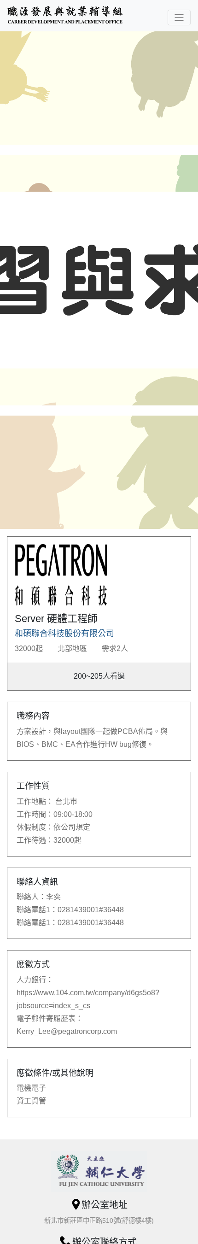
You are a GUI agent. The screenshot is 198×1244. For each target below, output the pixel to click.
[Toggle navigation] (179, 17)
